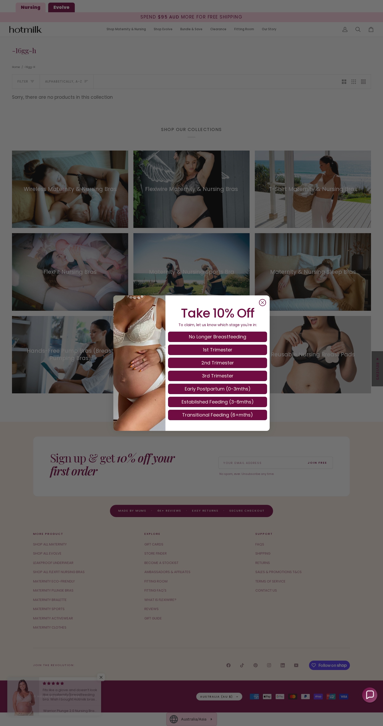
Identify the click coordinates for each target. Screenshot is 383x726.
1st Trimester (217, 349)
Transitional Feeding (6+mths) (217, 415)
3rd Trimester (217, 376)
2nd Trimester (217, 362)
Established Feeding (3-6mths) (218, 402)
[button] (369, 695)
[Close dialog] (262, 302)
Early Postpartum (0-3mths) (218, 389)
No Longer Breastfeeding (217, 336)
